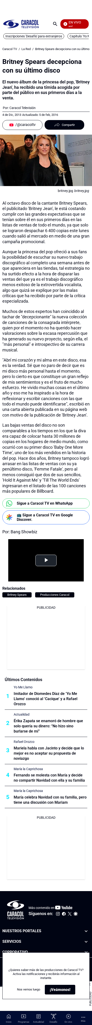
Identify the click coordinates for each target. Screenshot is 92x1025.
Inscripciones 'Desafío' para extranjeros (33, 36)
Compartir (68, 125)
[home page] (21, 24)
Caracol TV (9, 49)
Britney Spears (17, 594)
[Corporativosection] (86, 952)
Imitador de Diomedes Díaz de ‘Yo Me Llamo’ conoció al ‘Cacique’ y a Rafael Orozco (45, 698)
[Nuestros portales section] (86, 931)
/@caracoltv (25, 124)
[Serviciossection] (86, 941)
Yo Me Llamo (23, 687)
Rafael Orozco (24, 742)
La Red (26, 49)
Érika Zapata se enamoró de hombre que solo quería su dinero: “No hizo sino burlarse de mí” (48, 726)
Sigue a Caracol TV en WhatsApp (45, 503)
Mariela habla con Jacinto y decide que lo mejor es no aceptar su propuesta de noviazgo (49, 753)
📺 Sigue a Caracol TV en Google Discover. (45, 517)
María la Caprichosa (28, 769)
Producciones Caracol (54, 594)
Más (83, 1021)
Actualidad (21, 714)
